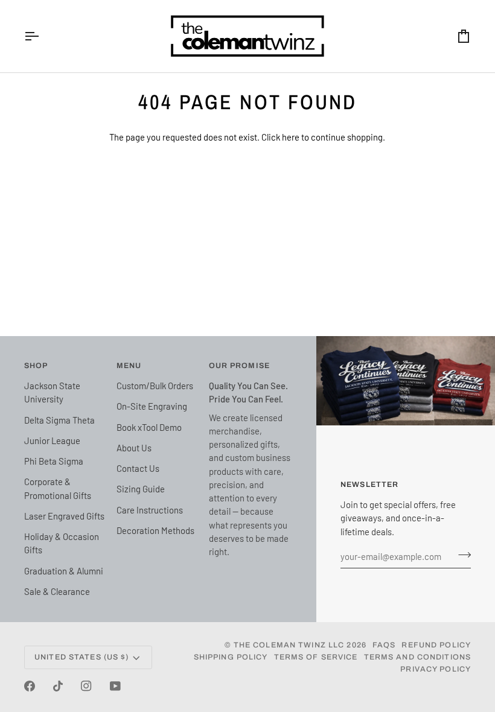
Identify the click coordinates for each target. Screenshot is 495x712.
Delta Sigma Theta (59, 420)
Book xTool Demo (149, 427)
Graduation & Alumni (63, 570)
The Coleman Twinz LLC (289, 645)
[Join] (461, 555)
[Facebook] (29, 686)
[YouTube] (115, 686)
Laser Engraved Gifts (64, 515)
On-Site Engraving (152, 406)
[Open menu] (42, 36)
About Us (134, 447)
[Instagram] (86, 686)
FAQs (384, 645)
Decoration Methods (155, 530)
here (290, 137)
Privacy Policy (435, 669)
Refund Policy (436, 645)
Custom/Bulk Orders (155, 385)
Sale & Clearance (57, 591)
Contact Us (138, 468)
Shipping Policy (231, 657)
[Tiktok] (58, 686)
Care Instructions (150, 509)
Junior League (52, 440)
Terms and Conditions (417, 657)
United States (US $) (81, 657)
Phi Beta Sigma (53, 461)
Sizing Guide (141, 488)
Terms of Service (316, 657)
